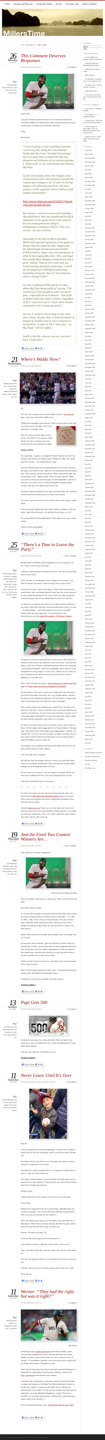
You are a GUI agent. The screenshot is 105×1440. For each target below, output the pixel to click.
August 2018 (89, 418)
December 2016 (90, 491)
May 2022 (88, 259)
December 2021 (90, 278)
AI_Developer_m (90, 114)
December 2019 (90, 363)
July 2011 (88, 743)
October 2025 (89, 166)
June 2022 (88, 255)
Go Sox (59, 4)
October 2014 (89, 592)
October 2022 (89, 239)
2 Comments (72, 1009)
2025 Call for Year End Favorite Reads (92, 139)
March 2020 (88, 352)
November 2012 (90, 681)
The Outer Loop (71, 4)
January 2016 (89, 534)
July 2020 (88, 336)
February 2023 (89, 228)
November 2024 (90, 185)
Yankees (14, 1110)
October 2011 (89, 731)
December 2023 (90, 201)
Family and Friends (44, 4)
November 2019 (90, 367)
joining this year (33, 808)
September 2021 (90, 290)
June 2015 (88, 561)
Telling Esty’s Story (91, 91)
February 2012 (89, 716)
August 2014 (89, 599)
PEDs (15, 93)
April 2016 (88, 522)
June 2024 (88, 193)
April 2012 (88, 708)
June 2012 (88, 700)
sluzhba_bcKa (89, 120)
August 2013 (89, 646)
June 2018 (88, 425)
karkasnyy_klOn (90, 136)
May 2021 (88, 301)
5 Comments (72, 67)
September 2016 (90, 503)
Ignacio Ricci (43, 1437)
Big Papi (13, 85)
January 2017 (89, 487)
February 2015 (89, 576)
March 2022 (88, 266)
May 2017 (88, 472)
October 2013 (89, 638)
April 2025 (88, 173)
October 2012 (89, 685)
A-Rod (9, 85)
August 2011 (89, 739)
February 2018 (89, 441)
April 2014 (88, 615)
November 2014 (90, 588)
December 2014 (90, 584)
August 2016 (89, 507)
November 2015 (90, 541)
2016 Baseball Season (9, 573)
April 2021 (88, 305)
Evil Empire (9, 1102)
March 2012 (88, 712)
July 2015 (88, 557)
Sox (15, 397)
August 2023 (89, 212)
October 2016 (89, 499)
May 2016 (88, 518)
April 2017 (88, 476)
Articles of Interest (89, 4)
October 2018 (89, 410)
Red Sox (13, 1035)
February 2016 (89, 530)
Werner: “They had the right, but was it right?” (48, 1294)
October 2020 (89, 324)
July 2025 (88, 170)
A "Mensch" (6, 576)
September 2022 (90, 243)
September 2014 (90, 596)
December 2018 (90, 402)
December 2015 (90, 538)
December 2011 (90, 723)
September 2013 (90, 642)
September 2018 (90, 414)
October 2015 (89, 545)
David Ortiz (12, 389)
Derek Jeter (7, 584)
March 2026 (88, 154)
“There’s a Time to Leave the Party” (47, 547)
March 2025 (88, 177)
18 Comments (72, 366)
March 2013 (88, 665)
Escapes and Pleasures (23, 4)
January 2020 (89, 359)
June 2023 (88, 220)
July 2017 (88, 464)
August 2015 (89, 553)
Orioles (14, 394)
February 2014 (89, 623)
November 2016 (90, 495)
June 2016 (88, 514)
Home (7, 4)
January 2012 (89, 720)
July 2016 (88, 510)
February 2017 (89, 483)
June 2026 (88, 150)
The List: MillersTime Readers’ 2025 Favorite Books (91, 131)
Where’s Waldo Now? (40, 359)
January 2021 (89, 313)
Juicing (10, 93)
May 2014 (88, 611)
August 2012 (89, 692)
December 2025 (90, 158)
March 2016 (88, 526)
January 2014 (89, 627)
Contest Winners (7, 871)
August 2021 (89, 293)
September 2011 (90, 735)
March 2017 (88, 479)
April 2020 (88, 348)
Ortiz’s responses (27, 1375)
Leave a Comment (71, 556)
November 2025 (90, 162)
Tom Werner (13, 1328)
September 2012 (90, 689)
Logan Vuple (89, 108)
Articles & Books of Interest (93, 752)
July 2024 (88, 189)
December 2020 (90, 317)
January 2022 (89, 274)
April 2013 (88, 661)
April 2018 (88, 433)
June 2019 (88, 383)
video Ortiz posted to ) (55, 616)
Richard (31, 67)
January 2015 (89, 580)
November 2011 (90, 727)
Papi (12, 874)
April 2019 (88, 390)
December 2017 (90, 444)
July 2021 (88, 297)
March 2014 (88, 619)
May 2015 (88, 565)
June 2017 (88, 468)
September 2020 (90, 328)
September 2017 (90, 456)
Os (13, 397)
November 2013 (90, 634)
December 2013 (90, 631)
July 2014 (88, 603)
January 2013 (89, 673)
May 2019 (88, 386)
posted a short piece (42, 1352)
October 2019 (89, 371)
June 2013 (88, 654)
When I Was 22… (90, 75)
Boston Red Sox (7, 87)
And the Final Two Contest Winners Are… (45, 837)
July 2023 (88, 216)
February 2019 (89, 398)
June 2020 (88, 340)
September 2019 (90, 375)
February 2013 (89, 669)
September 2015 (90, 549)
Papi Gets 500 (34, 1002)
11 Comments (72, 1082)
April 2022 (88, 263)
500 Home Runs (9, 1027)
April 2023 (88, 224)
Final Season (12, 587)
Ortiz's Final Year (8, 589)
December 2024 (90, 181)
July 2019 (88, 379)
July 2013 (88, 650)
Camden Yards (11, 386)
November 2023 (90, 204)
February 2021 (89, 309)
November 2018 (90, 406)
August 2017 (89, 460)
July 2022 (88, 251)
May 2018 (88, 429)
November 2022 (90, 235)
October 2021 (89, 286)
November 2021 (90, 282)
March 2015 (88, 572)
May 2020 (88, 344)
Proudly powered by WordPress (13, 1437)
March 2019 (88, 394)
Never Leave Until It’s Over (46, 1075)
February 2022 (89, 270)
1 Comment (73, 1303)
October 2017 (89, 452)
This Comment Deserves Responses (43, 58)
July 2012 (88, 696)
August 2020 (89, 332)
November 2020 (90, 321)
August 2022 (89, 247)
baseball (13, 576)
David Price (12, 90)
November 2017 (90, 448)
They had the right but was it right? (61, 1405)
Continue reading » (28, 985)
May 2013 (88, 658)
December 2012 (90, 677)
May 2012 (88, 704)
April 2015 (88, 569)
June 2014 (88, 607)
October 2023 (89, 208)
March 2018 (88, 437)
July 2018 (88, 421)
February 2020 (89, 355)
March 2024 (88, 197)
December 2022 (90, 231)
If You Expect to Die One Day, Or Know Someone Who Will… (92, 97)
